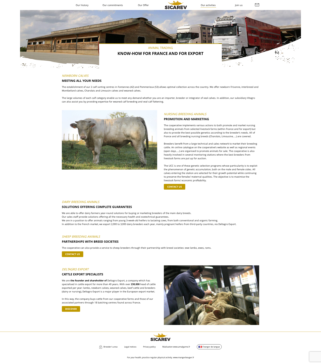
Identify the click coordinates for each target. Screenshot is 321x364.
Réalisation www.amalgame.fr (176, 346)
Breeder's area (110, 346)
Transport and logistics (207, 31)
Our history (82, 5)
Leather (203, 25)
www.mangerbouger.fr (183, 357)
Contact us (174, 186)
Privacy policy (149, 346)
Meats (202, 7)
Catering (138, 28)
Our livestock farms (206, 13)
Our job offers (237, 7)
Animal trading (207, 20)
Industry (138, 32)
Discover (71, 308)
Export (137, 37)
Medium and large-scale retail (143, 21)
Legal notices (130, 346)
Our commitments (112, 5)
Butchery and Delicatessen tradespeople (141, 11)
